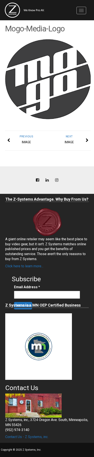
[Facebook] (37, 180)
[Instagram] (56, 180)
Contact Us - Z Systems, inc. (26, 437)
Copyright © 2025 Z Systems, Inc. (21, 449)
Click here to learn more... (24, 266)
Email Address (27, 287)
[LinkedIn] (47, 180)
